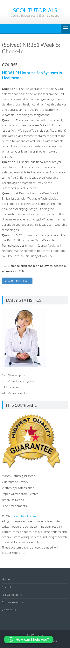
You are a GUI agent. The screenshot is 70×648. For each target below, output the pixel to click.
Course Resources (13, 602)
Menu (65, 28)
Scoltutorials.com (24, 516)
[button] (28, 639)
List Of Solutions (12, 595)
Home (6, 579)
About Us (8, 587)
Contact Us (9, 610)
